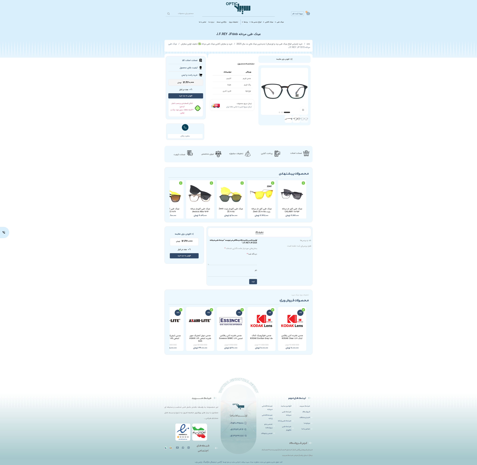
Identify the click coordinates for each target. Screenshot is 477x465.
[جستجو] (168, 14)
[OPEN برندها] (242, 22)
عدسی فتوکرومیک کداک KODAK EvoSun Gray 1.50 (261, 337)
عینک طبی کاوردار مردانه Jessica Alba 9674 (200, 210)
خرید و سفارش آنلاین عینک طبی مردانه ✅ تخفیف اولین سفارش (206, 44)
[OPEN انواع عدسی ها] (250, 22)
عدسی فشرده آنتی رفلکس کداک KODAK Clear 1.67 (292, 337)
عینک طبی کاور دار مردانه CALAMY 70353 (292, 210)
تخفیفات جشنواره (236, 153)
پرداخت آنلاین (267, 153)
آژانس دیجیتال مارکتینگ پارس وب (209, 462)
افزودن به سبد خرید (185, 95)
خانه (308, 44)
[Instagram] (188, 447)
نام (256, 270)
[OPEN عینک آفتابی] (263, 22)
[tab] (259, 232)
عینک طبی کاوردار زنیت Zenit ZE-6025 (231, 210)
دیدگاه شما (252, 254)
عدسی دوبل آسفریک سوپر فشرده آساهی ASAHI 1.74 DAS (200, 338)
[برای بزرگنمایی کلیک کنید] (303, 110)
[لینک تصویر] (165, 448)
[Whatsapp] (182, 447)
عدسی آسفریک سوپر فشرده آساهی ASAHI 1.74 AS (170, 337)
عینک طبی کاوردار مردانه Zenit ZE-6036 (169, 210)
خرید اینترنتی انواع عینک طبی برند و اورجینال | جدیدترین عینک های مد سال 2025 (269, 44)
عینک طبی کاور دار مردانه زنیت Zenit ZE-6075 (261, 210)
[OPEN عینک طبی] (275, 22)
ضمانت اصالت (296, 153)
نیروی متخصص (207, 154)
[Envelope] (177, 447)
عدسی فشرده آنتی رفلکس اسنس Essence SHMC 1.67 (230, 337)
